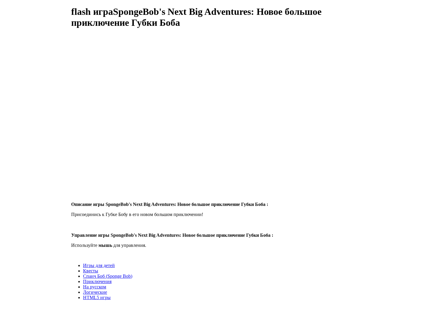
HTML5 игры (97, 297)
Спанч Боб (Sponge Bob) (107, 276)
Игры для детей (99, 265)
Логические (95, 292)
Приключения (97, 281)
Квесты (90, 270)
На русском (94, 286)
